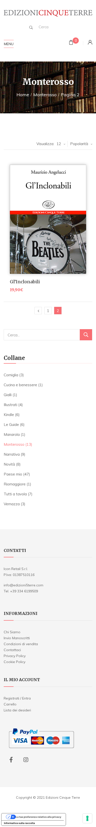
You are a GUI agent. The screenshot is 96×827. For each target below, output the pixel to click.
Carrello (10, 704)
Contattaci (12, 650)
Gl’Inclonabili (25, 282)
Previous (38, 310)
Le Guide (11, 424)
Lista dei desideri (17, 710)
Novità (9, 464)
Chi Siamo (12, 632)
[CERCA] (86, 334)
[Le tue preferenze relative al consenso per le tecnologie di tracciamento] (87, 818)
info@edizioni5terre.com (23, 585)
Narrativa (12, 454)
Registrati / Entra (17, 698)
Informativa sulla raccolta (19, 823)
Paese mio (13, 474)
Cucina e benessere (20, 384)
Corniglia (11, 375)
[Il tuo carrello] (71, 43)
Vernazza (12, 504)
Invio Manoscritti (17, 638)
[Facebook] (11, 760)
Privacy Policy (15, 656)
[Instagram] (26, 760)
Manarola (12, 434)
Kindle (9, 414)
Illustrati (10, 404)
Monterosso (45, 94)
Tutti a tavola (15, 494)
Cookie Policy (14, 662)
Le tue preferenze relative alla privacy (38, 816)
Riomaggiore (15, 484)
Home (22, 94)
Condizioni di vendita (21, 644)
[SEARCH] (31, 27)
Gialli (8, 394)
